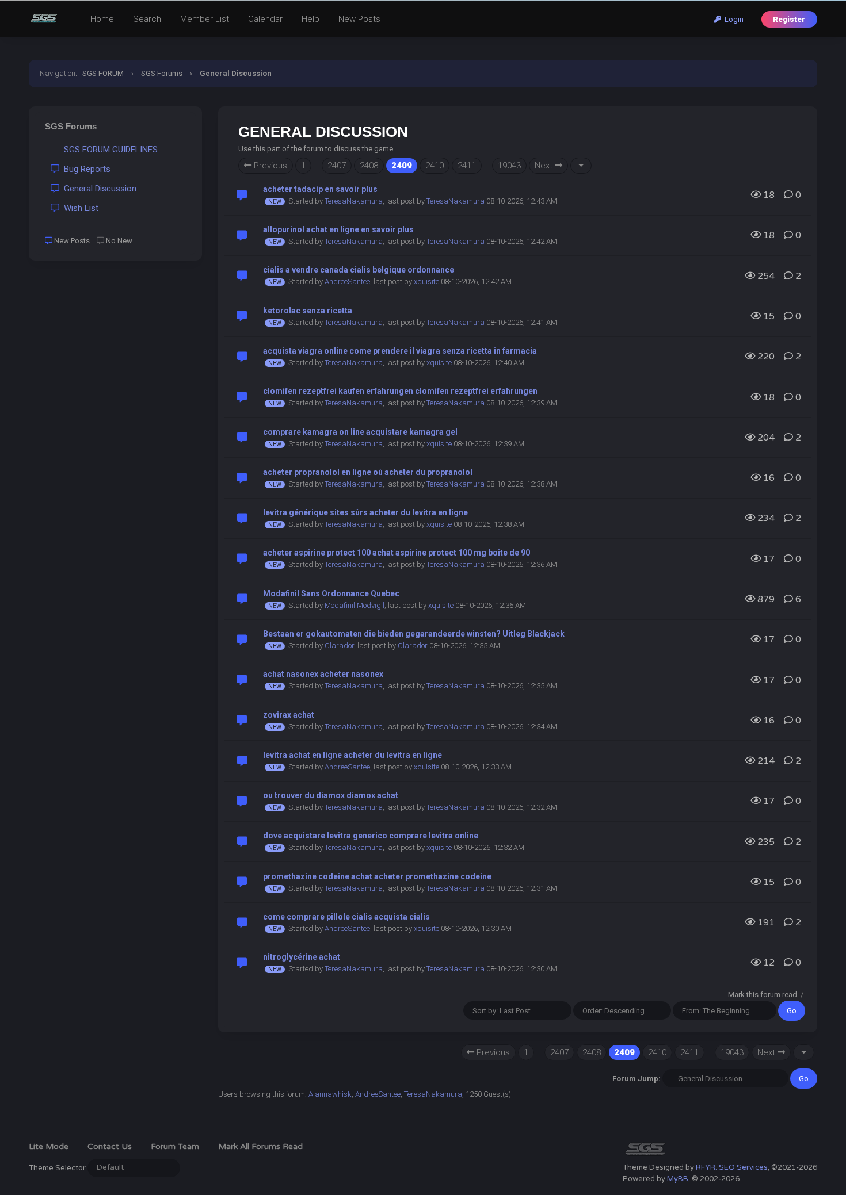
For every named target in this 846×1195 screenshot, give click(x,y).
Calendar (265, 19)
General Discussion (97, 188)
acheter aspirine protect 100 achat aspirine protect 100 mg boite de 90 (396, 552)
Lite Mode (48, 1146)
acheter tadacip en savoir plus (320, 189)
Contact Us (109, 1146)
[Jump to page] (581, 166)
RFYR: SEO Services (732, 1167)
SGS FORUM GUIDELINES (108, 149)
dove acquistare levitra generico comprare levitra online (370, 835)
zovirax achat (288, 714)
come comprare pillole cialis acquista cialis (346, 916)
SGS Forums (161, 73)
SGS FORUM (103, 73)
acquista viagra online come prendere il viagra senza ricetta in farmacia (400, 350)
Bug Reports (84, 169)
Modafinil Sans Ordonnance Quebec (331, 593)
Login (732, 19)
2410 (434, 165)
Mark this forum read (762, 994)
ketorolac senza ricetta (307, 310)
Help (310, 19)
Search (147, 19)
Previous (269, 165)
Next (545, 165)
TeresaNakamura (354, 201)
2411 (467, 165)
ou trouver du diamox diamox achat (330, 795)
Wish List (78, 208)
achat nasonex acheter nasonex (323, 674)
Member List (204, 19)
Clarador (339, 645)
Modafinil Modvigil (354, 605)
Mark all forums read (260, 1146)
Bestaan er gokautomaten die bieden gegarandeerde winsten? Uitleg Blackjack (414, 633)
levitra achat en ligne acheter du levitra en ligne (352, 755)
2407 (336, 165)
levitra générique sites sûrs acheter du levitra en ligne (365, 512)
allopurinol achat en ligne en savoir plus (338, 229)
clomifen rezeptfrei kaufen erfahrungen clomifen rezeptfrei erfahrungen (400, 391)
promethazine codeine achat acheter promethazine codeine (377, 876)
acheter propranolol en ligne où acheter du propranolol (367, 472)
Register (789, 19)
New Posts (359, 19)
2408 (369, 165)
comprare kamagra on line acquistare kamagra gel (360, 431)
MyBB (677, 1178)
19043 (509, 165)
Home (102, 19)
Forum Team (175, 1146)
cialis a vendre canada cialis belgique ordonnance (358, 269)
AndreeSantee (347, 281)
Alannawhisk (330, 1094)
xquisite (426, 281)
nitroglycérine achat (301, 957)
